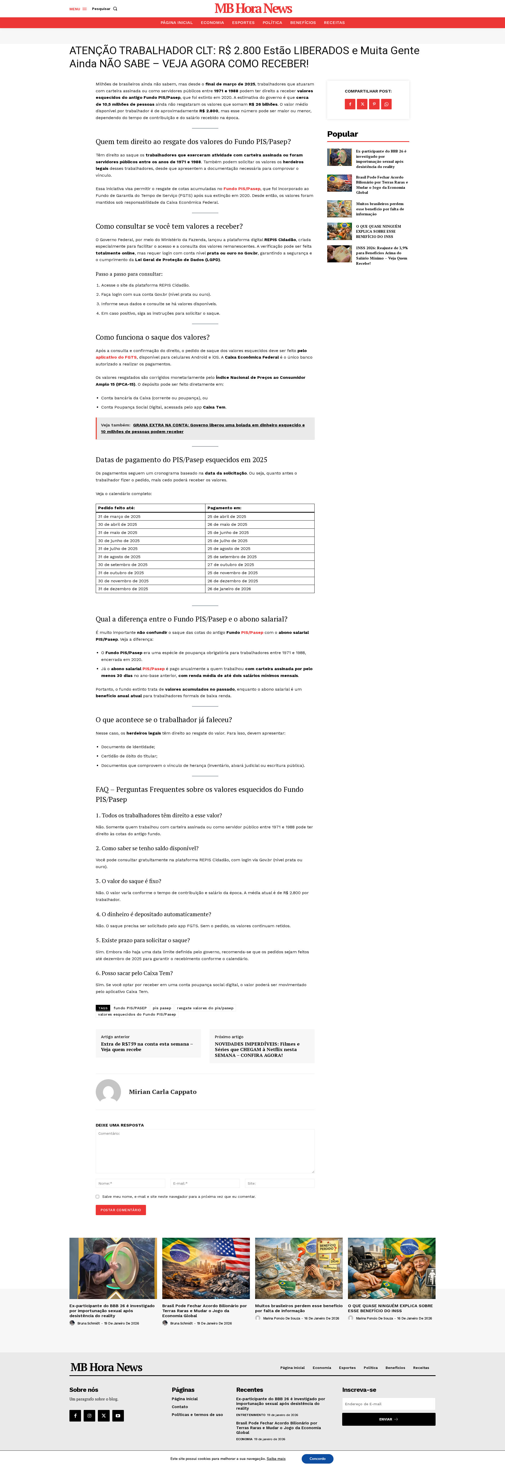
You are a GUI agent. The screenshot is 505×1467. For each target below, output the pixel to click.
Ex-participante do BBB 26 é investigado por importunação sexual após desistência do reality (381, 159)
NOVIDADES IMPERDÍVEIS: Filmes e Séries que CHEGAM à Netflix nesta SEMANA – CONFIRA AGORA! (257, 1049)
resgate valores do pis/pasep (205, 1008)
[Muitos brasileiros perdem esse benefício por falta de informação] (339, 208)
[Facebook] (350, 104)
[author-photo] (72, 1323)
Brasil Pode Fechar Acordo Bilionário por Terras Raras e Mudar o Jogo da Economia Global (382, 185)
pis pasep (162, 1008)
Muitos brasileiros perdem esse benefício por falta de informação (380, 208)
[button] (105, 8)
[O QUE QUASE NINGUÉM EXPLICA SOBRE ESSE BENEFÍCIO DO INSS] (339, 231)
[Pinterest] (374, 104)
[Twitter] (362, 104)
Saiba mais (276, 1458)
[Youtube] (118, 1416)
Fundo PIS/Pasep (242, 188)
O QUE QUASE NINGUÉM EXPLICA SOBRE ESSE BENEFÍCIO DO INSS (378, 231)
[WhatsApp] (386, 104)
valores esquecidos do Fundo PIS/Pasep (137, 1014)
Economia (244, 1439)
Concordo (318, 1458)
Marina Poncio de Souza (281, 1318)
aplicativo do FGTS (116, 357)
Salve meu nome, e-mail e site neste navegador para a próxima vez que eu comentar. (179, 1196)
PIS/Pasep (252, 632)
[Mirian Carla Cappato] (108, 1091)
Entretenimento (250, 1415)
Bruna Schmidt (88, 1323)
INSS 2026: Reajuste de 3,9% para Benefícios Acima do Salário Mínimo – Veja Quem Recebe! (382, 255)
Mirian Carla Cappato (162, 1092)
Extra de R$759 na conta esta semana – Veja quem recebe (147, 1046)
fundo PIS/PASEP (130, 1008)
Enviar (385, 1419)
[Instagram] (89, 1416)
